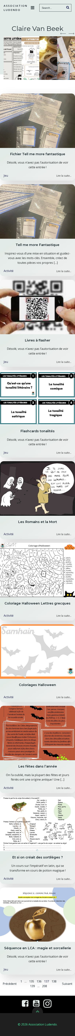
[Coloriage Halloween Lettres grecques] (37, 570)
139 (32, 986)
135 (31, 981)
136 (39, 981)
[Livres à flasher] (37, 307)
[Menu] (32, 8)
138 (54, 981)
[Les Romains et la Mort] (37, 488)
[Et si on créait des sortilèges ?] (37, 824)
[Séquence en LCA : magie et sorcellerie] (37, 914)
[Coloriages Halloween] (37, 651)
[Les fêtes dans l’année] (37, 733)
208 (44, 986)
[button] (63, 33)
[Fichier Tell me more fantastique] (37, 120)
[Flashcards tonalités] (37, 397)
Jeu (6, 176)
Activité (8, 271)
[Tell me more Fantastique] (37, 211)
